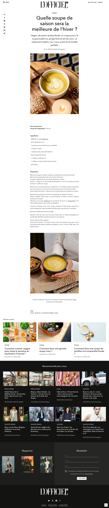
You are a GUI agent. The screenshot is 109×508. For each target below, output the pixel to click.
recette (38, 313)
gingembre (71, 201)
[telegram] (4, 33)
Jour (51, 42)
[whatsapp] (4, 30)
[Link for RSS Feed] (60, 501)
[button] (52, 465)
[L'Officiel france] (54, 5)
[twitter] (4, 27)
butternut (45, 139)
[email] (4, 14)
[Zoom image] (54, 263)
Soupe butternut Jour (50, 313)
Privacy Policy (89, 474)
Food (54, 13)
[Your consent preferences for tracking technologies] (106, 505)
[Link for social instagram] (56, 501)
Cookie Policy (63, 505)
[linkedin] (4, 24)
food (32, 313)
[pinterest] (4, 21)
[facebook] (4, 17)
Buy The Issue (92, 2)
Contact (43, 505)
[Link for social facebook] (52, 501)
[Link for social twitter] (49, 501)
